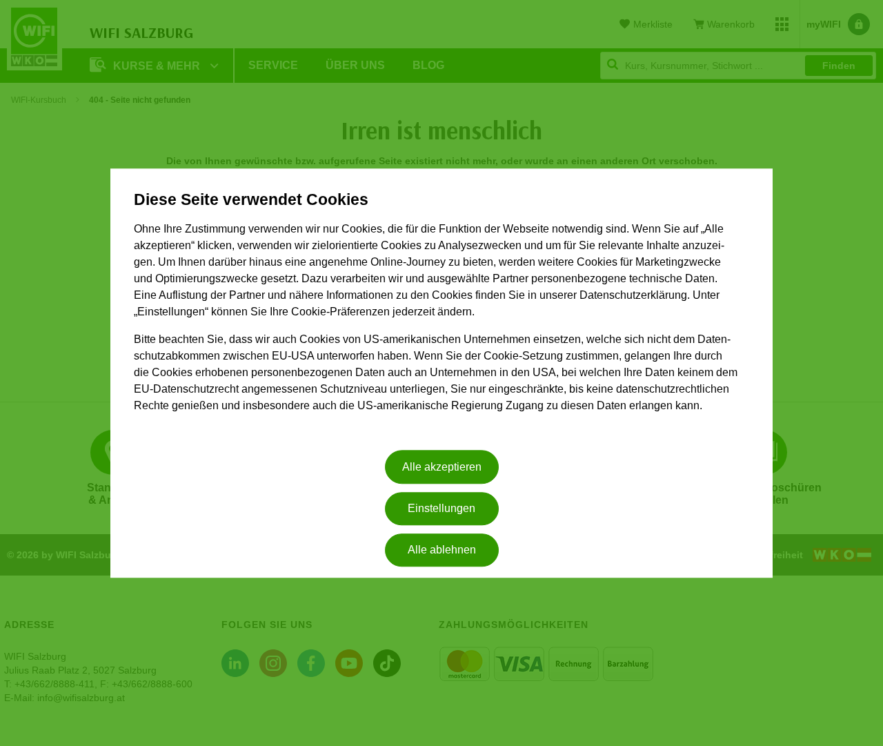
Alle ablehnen (442, 550)
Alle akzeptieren (442, 467)
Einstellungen (441, 508)
